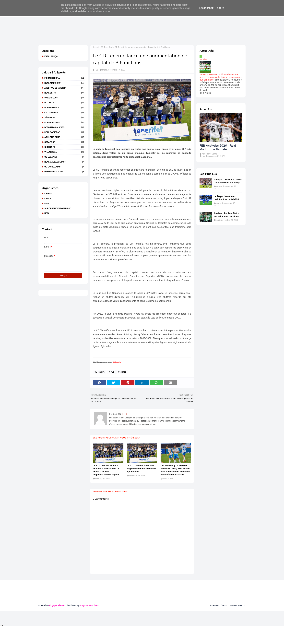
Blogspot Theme (56, 605)
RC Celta (64, 102)
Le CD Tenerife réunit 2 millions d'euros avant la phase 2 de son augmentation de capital (106, 470)
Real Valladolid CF (64, 162)
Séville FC (64, 117)
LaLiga (48, 193)
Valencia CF (64, 97)
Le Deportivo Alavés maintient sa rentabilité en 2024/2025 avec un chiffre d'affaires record (228, 198)
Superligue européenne (57, 208)
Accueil (96, 47)
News (111, 372)
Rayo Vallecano (64, 171)
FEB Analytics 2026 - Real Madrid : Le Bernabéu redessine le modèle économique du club (218, 148)
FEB (96, 70)
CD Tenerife (106, 47)
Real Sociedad (64, 132)
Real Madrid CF (64, 83)
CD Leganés (64, 157)
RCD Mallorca (64, 122)
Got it (220, 8)
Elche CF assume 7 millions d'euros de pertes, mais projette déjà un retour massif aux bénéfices (221, 77)
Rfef (46, 203)
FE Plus (203, 59)
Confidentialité (238, 605)
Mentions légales (218, 605)
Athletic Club (64, 137)
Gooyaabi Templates (89, 605)
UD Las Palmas (64, 166)
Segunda (122, 372)
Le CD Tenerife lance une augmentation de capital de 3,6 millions (141, 468)
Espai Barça (51, 56)
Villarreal (64, 152)
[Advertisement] (98, 31)
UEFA (46, 213)
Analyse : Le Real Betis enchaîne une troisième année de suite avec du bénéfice (226, 215)
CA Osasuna (64, 112)
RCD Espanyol (64, 107)
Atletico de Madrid (64, 88)
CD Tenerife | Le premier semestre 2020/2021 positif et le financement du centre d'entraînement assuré (175, 470)
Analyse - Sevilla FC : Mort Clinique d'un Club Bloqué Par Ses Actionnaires (228, 181)
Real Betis (64, 93)
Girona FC (64, 147)
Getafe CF (64, 142)
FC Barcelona (64, 78)
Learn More (206, 8)
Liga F (47, 198)
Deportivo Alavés (64, 127)
